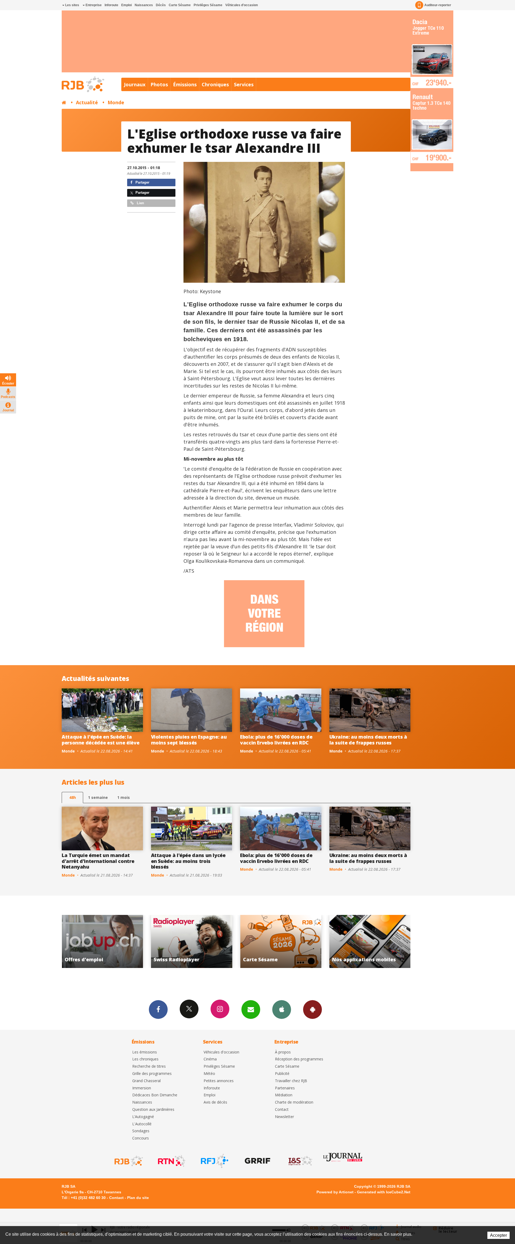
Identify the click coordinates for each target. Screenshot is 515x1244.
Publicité (282, 1073)
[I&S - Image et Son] (299, 1161)
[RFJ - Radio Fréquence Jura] (214, 1161)
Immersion (141, 1088)
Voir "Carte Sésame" (169, 941)
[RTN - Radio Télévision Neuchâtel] (171, 1161)
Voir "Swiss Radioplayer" (80, 941)
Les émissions (144, 1052)
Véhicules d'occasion (241, 5)
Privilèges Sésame (208, 5)
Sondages (140, 1131)
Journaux (134, 84)
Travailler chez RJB (291, 1081)
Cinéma (210, 1059)
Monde (116, 102)
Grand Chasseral (146, 1081)
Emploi (126, 5)
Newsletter (284, 1117)
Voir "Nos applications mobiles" (259, 941)
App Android (312, 1009)
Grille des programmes (152, 1073)
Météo (209, 1073)
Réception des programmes (299, 1059)
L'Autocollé (142, 1124)
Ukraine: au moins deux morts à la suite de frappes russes (368, 739)
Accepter (498, 1235)
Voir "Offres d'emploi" (348, 941)
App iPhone (281, 1009)
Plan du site (138, 1197)
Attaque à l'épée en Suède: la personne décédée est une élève (100, 739)
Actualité (87, 102)
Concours (140, 1138)
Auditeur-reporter (437, 5)
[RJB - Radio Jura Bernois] (128, 1161)
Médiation (283, 1095)
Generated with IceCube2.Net (383, 1192)
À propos (283, 1052)
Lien (140, 203)
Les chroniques (145, 1059)
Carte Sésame (180, 5)
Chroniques (215, 84)
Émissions (185, 84)
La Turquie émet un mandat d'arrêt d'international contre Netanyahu (98, 861)
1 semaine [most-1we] (98, 797)
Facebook (158, 1009)
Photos (159, 84)
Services (243, 84)
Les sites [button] (71, 5)
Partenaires (285, 1088)
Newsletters (250, 1009)
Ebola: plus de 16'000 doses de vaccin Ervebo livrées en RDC (276, 739)
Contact (282, 1109)
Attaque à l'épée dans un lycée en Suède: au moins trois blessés (188, 861)
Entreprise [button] (93, 5)
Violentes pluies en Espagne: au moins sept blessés (189, 739)
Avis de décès (215, 1102)
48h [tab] (72, 797)
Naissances (144, 5)
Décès (161, 5)
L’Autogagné (143, 1117)
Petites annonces (219, 1081)
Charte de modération (294, 1102)
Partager (141, 182)
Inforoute (111, 5)
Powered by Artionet (335, 1192)
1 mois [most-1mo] (123, 797)
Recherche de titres (149, 1066)
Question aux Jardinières (153, 1109)
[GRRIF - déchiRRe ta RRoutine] (257, 1161)
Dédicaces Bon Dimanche (154, 1095)
